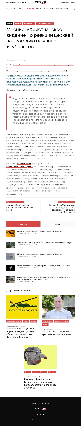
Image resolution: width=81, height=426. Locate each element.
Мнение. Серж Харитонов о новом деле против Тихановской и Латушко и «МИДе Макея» (61, 208)
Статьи (40, 403)
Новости (22, 8)
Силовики (52, 372)
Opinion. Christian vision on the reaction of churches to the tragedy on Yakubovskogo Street (43, 65)
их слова (20, 90)
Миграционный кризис (61, 321)
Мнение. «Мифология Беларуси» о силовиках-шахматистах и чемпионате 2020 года (40, 383)
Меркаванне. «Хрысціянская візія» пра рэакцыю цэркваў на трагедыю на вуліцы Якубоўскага (38, 71)
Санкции (30, 8)
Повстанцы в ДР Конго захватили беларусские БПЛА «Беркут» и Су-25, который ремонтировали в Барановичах (45, 278)
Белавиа (27, 372)
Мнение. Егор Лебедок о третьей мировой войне (56, 333)
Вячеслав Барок (24, 164)
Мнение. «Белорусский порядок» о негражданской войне (19, 207)
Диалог (26, 321)
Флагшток (28, 146)
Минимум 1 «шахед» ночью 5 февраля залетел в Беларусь (39, 254)
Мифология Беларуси (39, 372)
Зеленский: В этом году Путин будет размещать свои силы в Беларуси (44, 243)
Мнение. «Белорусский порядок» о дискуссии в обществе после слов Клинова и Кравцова (20, 332)
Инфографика (49, 8)
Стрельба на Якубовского (45, 23)
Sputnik (68, 134)
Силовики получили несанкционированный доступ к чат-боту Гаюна (43, 266)
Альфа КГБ (18, 23)
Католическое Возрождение (19, 167)
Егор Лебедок (47, 321)
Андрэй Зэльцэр (29, 23)
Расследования (62, 8)
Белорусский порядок (14, 321)
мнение (33, 321)
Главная (13, 8)
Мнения (38, 8)
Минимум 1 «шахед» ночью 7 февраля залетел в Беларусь (39, 231)
